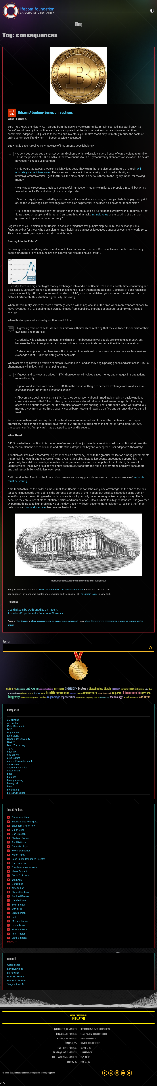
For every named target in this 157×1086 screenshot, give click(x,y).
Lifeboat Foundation (21, 1073)
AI (15, 689)
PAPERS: (83, 1057)
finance (64, 621)
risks (83, 698)
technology (116, 697)
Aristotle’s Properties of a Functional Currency (35, 613)
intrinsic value (100, 214)
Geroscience (13, 964)
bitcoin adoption (97, 621)
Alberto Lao (18, 888)
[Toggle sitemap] (146, 11)
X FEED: (60, 1039)
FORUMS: (70, 1062)
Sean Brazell (18, 904)
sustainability (104, 698)
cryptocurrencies (44, 621)
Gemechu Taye (20, 846)
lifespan (146, 693)
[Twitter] (110, 1073)
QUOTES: (83, 1062)
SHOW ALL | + (12, 942)
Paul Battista (19, 842)
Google (43, 694)
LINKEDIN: (60, 1034)
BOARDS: (83, 1043)
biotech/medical (16, 792)
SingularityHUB (15, 984)
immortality (90, 693)
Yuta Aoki (17, 879)
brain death (124, 689)
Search (150, 648)
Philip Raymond (22, 621)
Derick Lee (17, 883)
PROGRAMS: (85, 1053)
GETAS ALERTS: (86, 1034)
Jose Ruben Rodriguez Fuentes (28, 859)
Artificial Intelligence (46, 689)
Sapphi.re (51, 1073)
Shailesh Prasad (20, 838)
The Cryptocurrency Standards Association (61, 589)
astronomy (13, 764)
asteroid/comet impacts (20, 761)
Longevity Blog (15, 968)
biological (12, 783)
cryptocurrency (139, 689)
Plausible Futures (16, 980)
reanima (42, 697)
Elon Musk (13, 735)
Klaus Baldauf (19, 871)
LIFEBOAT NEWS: (87, 1029)
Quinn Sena (18, 829)
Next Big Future (15, 976)
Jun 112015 (12, 113)
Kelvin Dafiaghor (21, 850)
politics (35, 698)
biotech (83, 689)
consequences (111, 621)
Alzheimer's (20, 689)
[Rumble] (129, 1073)
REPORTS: (84, 1048)
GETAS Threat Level (78, 1018)
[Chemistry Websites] (78, 667)
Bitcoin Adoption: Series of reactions (45, 113)
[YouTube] (123, 1073)
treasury (11, 625)
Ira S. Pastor (18, 933)
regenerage (53, 697)
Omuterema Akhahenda (24, 867)
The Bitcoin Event (88, 594)
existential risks (14, 693)
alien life (11, 751)
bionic (10, 786)
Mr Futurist (13, 972)
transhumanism (130, 697)
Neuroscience (29, 698)
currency (121, 621)
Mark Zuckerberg (16, 745)
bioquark (71, 688)
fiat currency (131, 621)
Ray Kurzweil (14, 732)
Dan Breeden (19, 834)
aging (9, 689)
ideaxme (79, 694)
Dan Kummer (19, 863)
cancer (131, 689)
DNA (9, 729)
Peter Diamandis (16, 726)
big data (11, 777)
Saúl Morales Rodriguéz (25, 821)
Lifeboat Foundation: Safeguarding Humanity (70, 10)
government (73, 621)
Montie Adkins (19, 929)
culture (146, 689)
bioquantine (59, 689)
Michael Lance (20, 921)
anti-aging (32, 689)
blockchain (116, 689)
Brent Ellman (19, 912)
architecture (13, 757)
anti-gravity (13, 754)
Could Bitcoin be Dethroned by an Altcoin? (33, 609)
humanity (73, 694)
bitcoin (33, 621)
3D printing (13, 719)
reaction (140, 621)
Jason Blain (18, 925)
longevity (14, 697)
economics (56, 621)
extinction (23, 694)
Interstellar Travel (104, 693)
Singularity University (18, 739)
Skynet (11, 742)
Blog (78, 24)
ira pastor (116, 693)
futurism (37, 694)
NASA (23, 697)
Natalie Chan (19, 900)
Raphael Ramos (20, 896)
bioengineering (15, 780)
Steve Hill (17, 908)
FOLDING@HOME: (59, 1053)
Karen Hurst (18, 854)
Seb (14, 917)
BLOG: (82, 1039)
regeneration (68, 697)
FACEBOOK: (58, 1029)
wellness (144, 697)
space (96, 697)
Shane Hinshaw (20, 892)
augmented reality (17, 767)
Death (150, 689)
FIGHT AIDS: (62, 1048)
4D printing (13, 723)
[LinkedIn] (117, 1073)
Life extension (132, 693)
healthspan (62, 693)
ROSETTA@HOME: (59, 1057)
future (30, 693)
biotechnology (96, 689)
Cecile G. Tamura (21, 875)
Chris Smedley (19, 937)
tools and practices (35, 507)
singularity (89, 698)
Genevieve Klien (20, 817)
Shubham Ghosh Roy (23, 825)
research (79, 698)
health (50, 693)
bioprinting (13, 789)
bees (9, 773)
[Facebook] (104, 1073)
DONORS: (68, 1043)
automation (13, 770)
